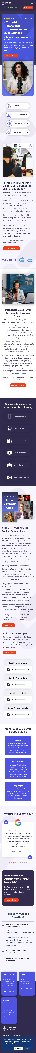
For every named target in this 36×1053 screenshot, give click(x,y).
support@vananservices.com (8, 992)
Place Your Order (18, 385)
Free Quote (9, 55)
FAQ (3, 1003)
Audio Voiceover (7, 1010)
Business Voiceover (8, 1012)
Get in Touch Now (11, 248)
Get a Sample (9, 652)
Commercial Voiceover (6, 1015)
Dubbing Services (7, 1021)
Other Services (24, 981)
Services (6, 1035)
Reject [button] (27, 1048)
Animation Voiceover (8, 1019)
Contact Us (28, 7)
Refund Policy (24, 986)
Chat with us (11, 900)
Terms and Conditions (26, 988)
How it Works (16, 1035)
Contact (4, 1005)
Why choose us (24, 984)
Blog (21, 977)
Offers (22, 979)
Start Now (8, 625)
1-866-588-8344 (11, 8)
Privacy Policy (11, 1044)
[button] (10, 862)
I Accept (18, 1048)
